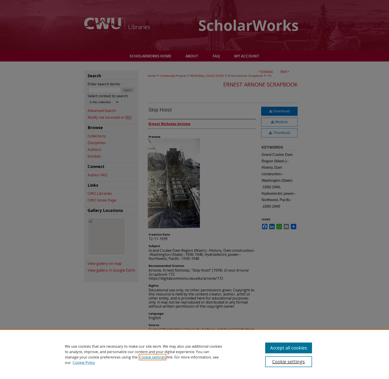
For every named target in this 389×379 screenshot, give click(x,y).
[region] (194, 354)
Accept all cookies (288, 348)
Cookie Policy (84, 362)
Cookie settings (152, 357)
